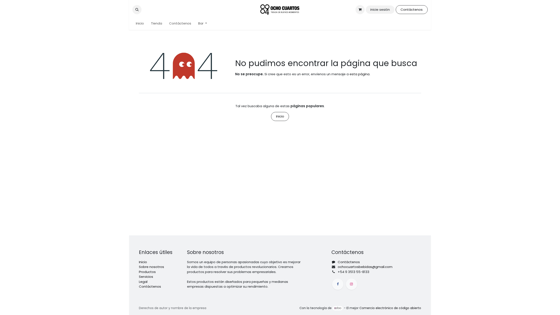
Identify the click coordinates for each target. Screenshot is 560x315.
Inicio (280, 116)
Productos (147, 272)
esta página (359, 74)
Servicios (146, 276)
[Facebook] (337, 284)
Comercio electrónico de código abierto (390, 308)
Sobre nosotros (151, 266)
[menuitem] (139, 23)
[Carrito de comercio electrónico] (360, 9)
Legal (143, 281)
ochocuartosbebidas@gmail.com (365, 266)
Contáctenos (412, 9)
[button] (137, 9)
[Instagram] (351, 284)
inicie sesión (380, 9)
